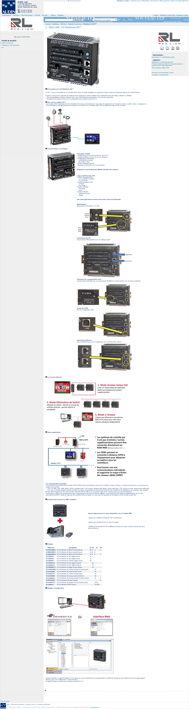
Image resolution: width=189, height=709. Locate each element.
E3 (3, 47)
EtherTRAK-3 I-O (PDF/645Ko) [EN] (163, 57)
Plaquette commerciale (167, 15)
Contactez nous (135, 1)
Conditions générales (43, 704)
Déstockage (145, 1)
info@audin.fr (94, 707)
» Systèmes (55, 24)
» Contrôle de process (74, 24)
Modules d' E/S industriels (11, 45)
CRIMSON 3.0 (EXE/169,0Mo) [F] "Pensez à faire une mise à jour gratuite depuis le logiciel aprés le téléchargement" (167, 63)
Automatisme (6, 15)
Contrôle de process (6, 43)
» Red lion (63, 24)
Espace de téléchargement (179, 1)
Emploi (156, 15)
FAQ (8, 704)
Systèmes (16, 15)
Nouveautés (154, 1)
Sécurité (44, 15)
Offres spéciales (164, 1)
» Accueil (47, 24)
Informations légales (17, 704)
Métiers (53, 15)
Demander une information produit (163, 72)
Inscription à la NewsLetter (160, 75)
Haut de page (5, 701)
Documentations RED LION (160, 68)
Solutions (61, 15)
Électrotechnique (27, 15)
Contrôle (37, 15)
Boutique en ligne (182, 15)
